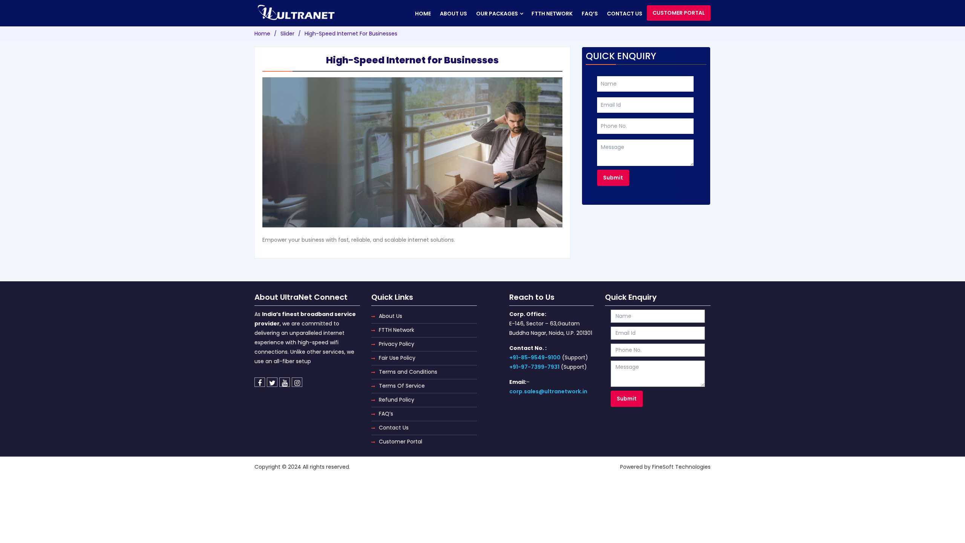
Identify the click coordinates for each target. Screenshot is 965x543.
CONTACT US (624, 13)
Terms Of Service (402, 386)
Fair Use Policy (397, 358)
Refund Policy (396, 399)
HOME (423, 13)
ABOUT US (453, 13)
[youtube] (284, 382)
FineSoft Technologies (681, 467)
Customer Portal (679, 13)
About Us (390, 316)
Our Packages (497, 13)
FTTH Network (552, 13)
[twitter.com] (272, 382)
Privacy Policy (396, 344)
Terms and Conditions (408, 372)
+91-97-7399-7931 (534, 367)
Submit (613, 177)
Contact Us (394, 427)
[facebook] (259, 382)
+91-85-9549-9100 (535, 357)
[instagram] (297, 382)
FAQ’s (590, 13)
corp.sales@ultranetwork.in (548, 391)
